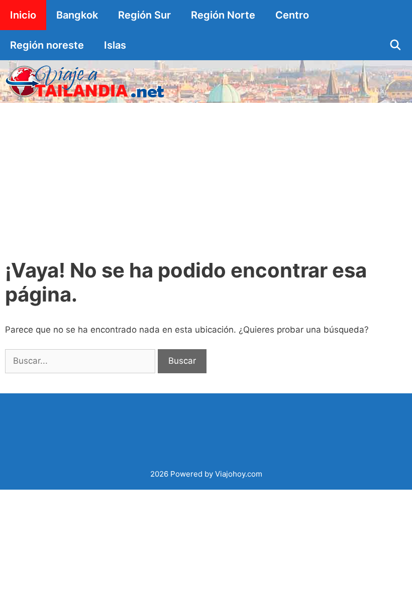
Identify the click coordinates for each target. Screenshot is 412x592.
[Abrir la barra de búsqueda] (395, 45)
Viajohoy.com (238, 474)
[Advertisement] (206, 178)
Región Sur (144, 15)
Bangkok (77, 15)
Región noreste (47, 45)
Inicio (23, 15)
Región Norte (223, 15)
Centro (292, 15)
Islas (115, 45)
